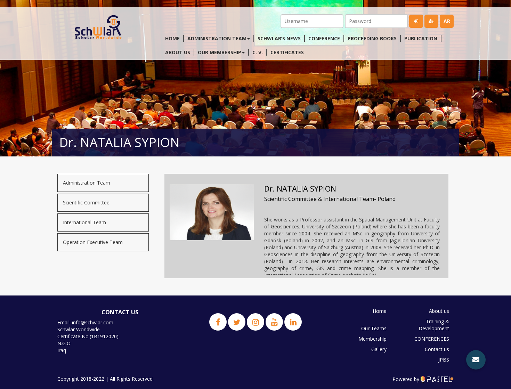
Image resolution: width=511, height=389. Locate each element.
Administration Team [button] (216, 38)
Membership (372, 338)
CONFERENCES (431, 338)
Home (172, 38)
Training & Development (434, 325)
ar (447, 21)
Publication (420, 38)
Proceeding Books (372, 38)
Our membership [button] (219, 52)
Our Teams (374, 328)
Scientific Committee (86, 202)
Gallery (379, 349)
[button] (476, 360)
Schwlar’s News (279, 38)
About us (177, 52)
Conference (324, 38)
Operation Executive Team (93, 242)
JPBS (443, 359)
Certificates (287, 52)
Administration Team (86, 182)
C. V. (257, 52)
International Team (84, 222)
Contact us (437, 349)
